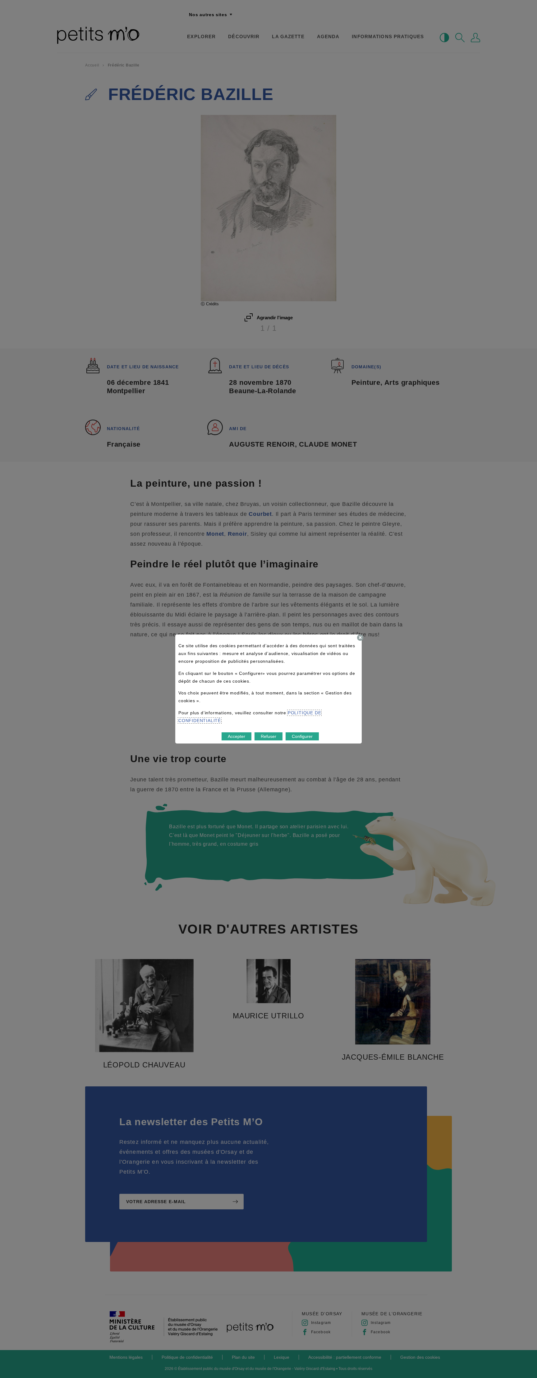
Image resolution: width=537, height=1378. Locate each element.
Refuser (268, 736)
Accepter (236, 736)
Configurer (302, 736)
